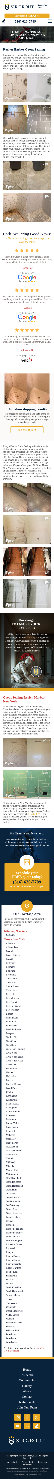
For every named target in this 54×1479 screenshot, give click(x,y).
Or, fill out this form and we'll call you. (27, 886)
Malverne (10, 1135)
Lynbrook (10, 1131)
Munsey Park (12, 1170)
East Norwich (12, 1002)
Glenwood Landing (15, 1049)
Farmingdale (12, 1017)
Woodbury (11, 1334)
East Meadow (12, 998)
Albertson (10, 943)
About (27, 1391)
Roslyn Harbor (13, 1260)
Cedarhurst (11, 982)
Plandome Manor (14, 1232)
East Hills (10, 994)
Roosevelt (10, 1248)
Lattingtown (12, 1107)
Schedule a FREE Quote (27, 15)
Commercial (27, 1380)
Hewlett (10, 1072)
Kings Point (11, 1099)
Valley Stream (12, 1314)
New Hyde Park (13, 1178)
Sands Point (11, 1275)
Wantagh (10, 1318)
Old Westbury (12, 1205)
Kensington (11, 1096)
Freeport (10, 1033)
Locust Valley (12, 1123)
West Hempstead (14, 1322)
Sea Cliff (10, 1279)
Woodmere (11, 1338)
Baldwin (10, 951)
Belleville (10, 935)
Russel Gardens (13, 1268)
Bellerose (10, 963)
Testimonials (27, 1402)
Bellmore (10, 967)
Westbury (10, 1326)
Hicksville (11, 1076)
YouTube (17, 1426)
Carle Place (11, 978)
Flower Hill (11, 1025)
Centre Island (12, 986)
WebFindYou (35, 1475)
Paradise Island (13, 1217)
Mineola (10, 1166)
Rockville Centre (14, 1244)
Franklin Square (13, 1029)
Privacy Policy (28, 1462)
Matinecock (11, 1154)
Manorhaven (12, 1142)
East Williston (12, 1010)
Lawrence (10, 1115)
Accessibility (12, 1462)
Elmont (9, 1013)
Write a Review (3, 21)
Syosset (9, 1299)
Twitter (36, 1417)
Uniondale (11, 1307)
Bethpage (10, 970)
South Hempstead (14, 1291)
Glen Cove (11, 1041)
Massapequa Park (14, 1150)
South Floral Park (14, 1287)
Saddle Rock (12, 1271)
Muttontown (12, 1174)
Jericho (9, 1092)
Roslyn (9, 1252)
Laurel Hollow (13, 1111)
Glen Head (11, 1045)
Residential (27, 1375)
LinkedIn (27, 1426)
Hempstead (11, 1068)
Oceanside (11, 1193)
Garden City (12, 1037)
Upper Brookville (14, 1311)
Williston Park (12, 1330)
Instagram (17, 1417)
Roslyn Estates (13, 1256)
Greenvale (11, 1064)
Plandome (10, 1225)
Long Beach (12, 1127)
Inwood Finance (13, 1084)
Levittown (11, 1119)
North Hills (11, 1189)
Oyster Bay (11, 1209)
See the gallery (27, 429)
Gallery (27, 1386)
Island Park (11, 1088)
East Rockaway (13, 1006)
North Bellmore (13, 1182)
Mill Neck (11, 1162)
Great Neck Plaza (14, 1060)
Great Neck (11, 1053)
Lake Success (12, 1103)
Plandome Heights (14, 1228)
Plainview (10, 1221)
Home (27, 1369)
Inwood (9, 1080)
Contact (27, 1396)
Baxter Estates (13, 955)
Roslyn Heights (13, 1264)
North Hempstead (14, 1185)
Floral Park (11, 1021)
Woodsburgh (12, 1342)
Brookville (11, 974)
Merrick (10, 1158)
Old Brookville (13, 1201)
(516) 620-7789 (25, 21)
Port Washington (14, 1240)
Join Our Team (27, 1407)
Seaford (9, 1283)
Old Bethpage (12, 1197)
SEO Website (19, 1475)
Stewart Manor (13, 1295)
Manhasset (11, 1139)
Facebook (27, 1417)
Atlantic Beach (13, 947)
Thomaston (11, 1303)
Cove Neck (11, 990)
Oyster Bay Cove (14, 1213)
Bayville (10, 959)
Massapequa (12, 1146)
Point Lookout (13, 1236)
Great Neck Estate (14, 1056)
